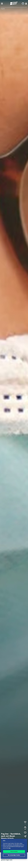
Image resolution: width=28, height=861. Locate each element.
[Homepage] (14, 3)
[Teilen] (25, 836)
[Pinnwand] (25, 832)
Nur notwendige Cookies (14, 855)
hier (10, 848)
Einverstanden (14, 851)
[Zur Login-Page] (26, 3)
